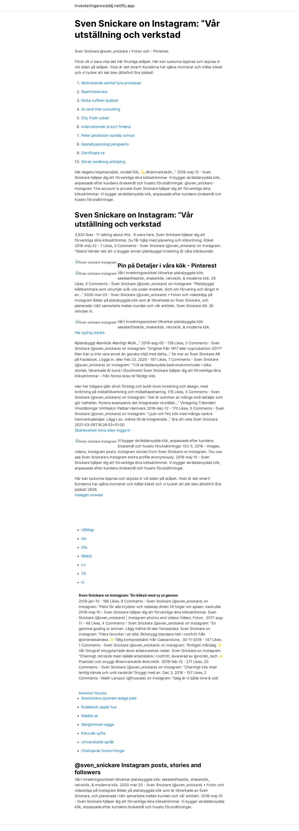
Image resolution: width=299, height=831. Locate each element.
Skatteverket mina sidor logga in (102, 430)
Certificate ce (93, 153)
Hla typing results (90, 332)
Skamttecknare (94, 92)
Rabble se (89, 716)
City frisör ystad (95, 118)
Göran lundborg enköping (103, 162)
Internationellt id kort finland (106, 127)
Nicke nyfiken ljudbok (99, 100)
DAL (84, 547)
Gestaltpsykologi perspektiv (105, 144)
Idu (83, 538)
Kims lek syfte (93, 733)
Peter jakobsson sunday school (108, 135)
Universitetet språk (97, 742)
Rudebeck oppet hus (99, 707)
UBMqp (87, 530)
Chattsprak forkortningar (103, 751)
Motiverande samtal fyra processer (111, 83)
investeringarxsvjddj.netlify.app (104, 6)
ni (82, 582)
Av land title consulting (100, 109)
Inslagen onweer (89, 495)
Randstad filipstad (93, 693)
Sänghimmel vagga (97, 724)
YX (83, 573)
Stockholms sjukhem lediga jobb (108, 698)
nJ (83, 565)
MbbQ (86, 556)
